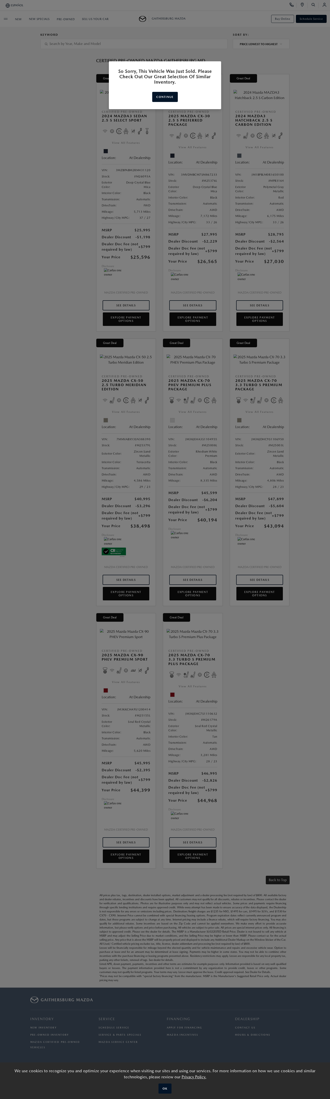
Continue (165, 97)
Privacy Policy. (194, 1077)
